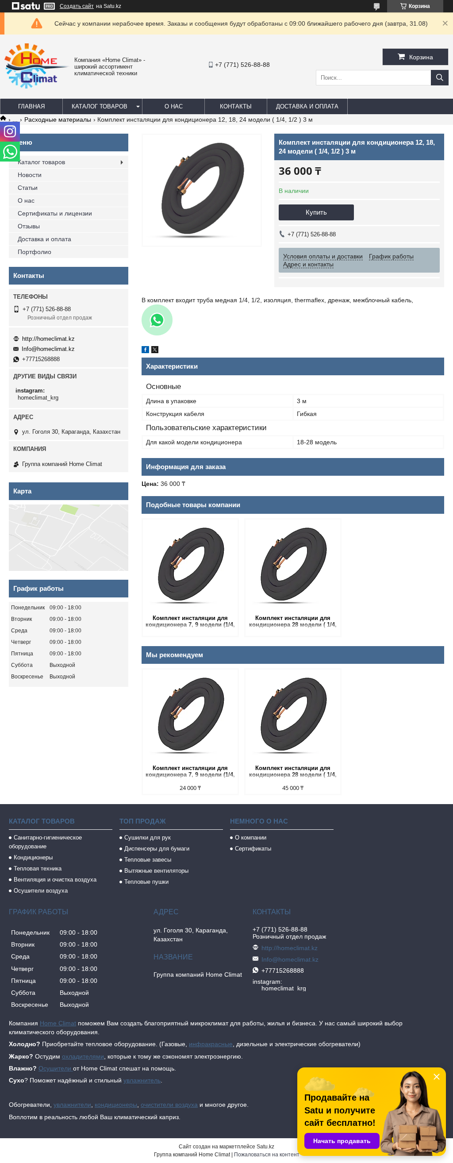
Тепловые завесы (147, 859)
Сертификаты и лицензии (55, 213)
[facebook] (145, 350)
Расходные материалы (57, 119)
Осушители (55, 1068)
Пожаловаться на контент (266, 1154)
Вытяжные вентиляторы (156, 870)
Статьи (28, 187)
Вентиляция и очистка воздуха (55, 879)
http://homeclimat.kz (48, 338)
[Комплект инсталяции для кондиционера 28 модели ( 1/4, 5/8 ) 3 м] (293, 566)
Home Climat (58, 1023)
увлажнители (72, 1104)
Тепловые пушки (146, 881)
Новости (30, 174)
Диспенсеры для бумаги (156, 848)
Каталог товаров (99, 106)
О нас (174, 106)
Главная (31, 106)
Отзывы (29, 226)
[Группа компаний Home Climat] (37, 86)
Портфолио (34, 251)
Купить (316, 212)
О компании (250, 837)
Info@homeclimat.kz (48, 349)
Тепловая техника (37, 868)
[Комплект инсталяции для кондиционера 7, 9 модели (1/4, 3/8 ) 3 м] (190, 566)
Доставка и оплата (307, 106)
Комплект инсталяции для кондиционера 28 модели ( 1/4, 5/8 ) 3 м (293, 622)
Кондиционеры (33, 857)
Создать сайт (77, 6)
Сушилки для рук (147, 837)
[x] (154, 350)
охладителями (83, 1056)
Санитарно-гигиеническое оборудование (45, 842)
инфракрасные (211, 1043)
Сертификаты (253, 848)
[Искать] (440, 77)
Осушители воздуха (41, 890)
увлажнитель (142, 1080)
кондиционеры (116, 1104)
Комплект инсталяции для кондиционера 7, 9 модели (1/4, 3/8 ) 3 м (190, 622)
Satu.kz (265, 1147)
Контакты (236, 106)
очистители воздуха (169, 1104)
